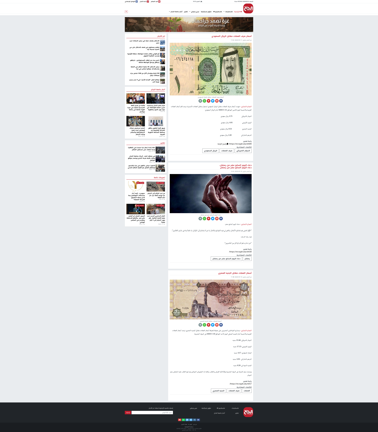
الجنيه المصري (218, 390)
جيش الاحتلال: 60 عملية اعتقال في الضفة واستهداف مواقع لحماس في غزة (145, 68)
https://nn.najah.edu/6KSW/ (240, 251)
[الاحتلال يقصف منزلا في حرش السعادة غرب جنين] (162, 42)
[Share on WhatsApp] (204, 101)
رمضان (247, 258)
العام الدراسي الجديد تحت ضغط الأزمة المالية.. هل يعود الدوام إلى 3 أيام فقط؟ (156, 219)
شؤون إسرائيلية (206, 12)
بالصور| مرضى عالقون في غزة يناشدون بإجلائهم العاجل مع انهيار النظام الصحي (141, 167)
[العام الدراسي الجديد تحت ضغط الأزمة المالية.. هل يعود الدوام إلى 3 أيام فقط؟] (155, 209)
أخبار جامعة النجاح (176, 12)
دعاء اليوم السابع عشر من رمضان (226, 258)
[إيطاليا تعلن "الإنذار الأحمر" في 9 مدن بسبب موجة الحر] (162, 81)
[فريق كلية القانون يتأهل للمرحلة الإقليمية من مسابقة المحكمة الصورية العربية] (155, 121)
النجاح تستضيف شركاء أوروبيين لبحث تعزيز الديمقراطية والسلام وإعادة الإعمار (137, 131)
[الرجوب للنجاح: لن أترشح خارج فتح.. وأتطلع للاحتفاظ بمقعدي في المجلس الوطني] (135, 209)
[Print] (200, 101)
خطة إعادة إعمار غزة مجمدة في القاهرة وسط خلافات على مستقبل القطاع (141, 149)
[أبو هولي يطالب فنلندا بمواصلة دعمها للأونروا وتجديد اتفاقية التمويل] (162, 55)
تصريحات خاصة (159, 177)
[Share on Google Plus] (217, 101)
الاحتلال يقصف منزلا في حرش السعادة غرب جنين (144, 42)
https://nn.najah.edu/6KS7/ (241, 384)
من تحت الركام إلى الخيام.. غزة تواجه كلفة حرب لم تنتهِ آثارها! (156, 195)
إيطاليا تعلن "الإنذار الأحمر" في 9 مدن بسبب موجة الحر (144, 81)
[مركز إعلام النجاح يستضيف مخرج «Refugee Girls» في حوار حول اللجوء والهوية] (155, 98)
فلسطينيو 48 (217, 12)
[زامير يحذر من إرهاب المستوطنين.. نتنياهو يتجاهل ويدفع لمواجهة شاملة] (162, 61)
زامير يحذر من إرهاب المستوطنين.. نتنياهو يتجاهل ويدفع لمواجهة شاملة (144, 61)
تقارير (186, 12)
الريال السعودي (210, 150)
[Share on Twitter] (212, 101)
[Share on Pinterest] (208, 101)
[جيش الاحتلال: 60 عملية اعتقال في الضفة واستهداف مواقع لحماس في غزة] (162, 68)
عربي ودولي (195, 12)
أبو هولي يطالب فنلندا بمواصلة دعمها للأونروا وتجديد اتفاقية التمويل (143, 55)
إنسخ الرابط (222, 144)
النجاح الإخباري (248, 8)
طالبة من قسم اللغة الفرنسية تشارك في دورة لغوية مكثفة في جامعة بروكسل (136, 109)
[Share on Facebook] (221, 101)
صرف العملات (226, 150)
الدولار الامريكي (243, 150)
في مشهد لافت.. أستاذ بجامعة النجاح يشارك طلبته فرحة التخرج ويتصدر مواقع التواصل (141, 158)
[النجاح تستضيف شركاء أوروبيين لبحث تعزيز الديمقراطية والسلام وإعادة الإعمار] (135, 121)
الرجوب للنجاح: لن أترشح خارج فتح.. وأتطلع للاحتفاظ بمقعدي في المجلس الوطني (136, 219)
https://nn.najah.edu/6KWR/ (240, 144)
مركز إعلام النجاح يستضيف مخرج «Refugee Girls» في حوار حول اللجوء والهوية (156, 108)
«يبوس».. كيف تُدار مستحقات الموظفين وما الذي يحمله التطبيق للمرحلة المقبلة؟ (136, 196)
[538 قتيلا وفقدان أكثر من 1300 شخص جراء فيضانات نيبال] (162, 74)
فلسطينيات (229, 12)
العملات (247, 390)
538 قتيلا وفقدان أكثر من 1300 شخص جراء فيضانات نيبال (144, 74)
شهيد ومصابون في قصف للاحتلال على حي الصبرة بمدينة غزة (144, 48)
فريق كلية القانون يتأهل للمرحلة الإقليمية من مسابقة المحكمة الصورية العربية (156, 131)
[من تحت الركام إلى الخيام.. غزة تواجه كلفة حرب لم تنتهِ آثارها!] (155, 186)
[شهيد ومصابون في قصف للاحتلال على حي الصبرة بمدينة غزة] (162, 48)
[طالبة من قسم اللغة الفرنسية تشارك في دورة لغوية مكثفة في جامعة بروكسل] (135, 98)
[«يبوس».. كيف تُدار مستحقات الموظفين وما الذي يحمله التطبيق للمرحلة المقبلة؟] (135, 186)
